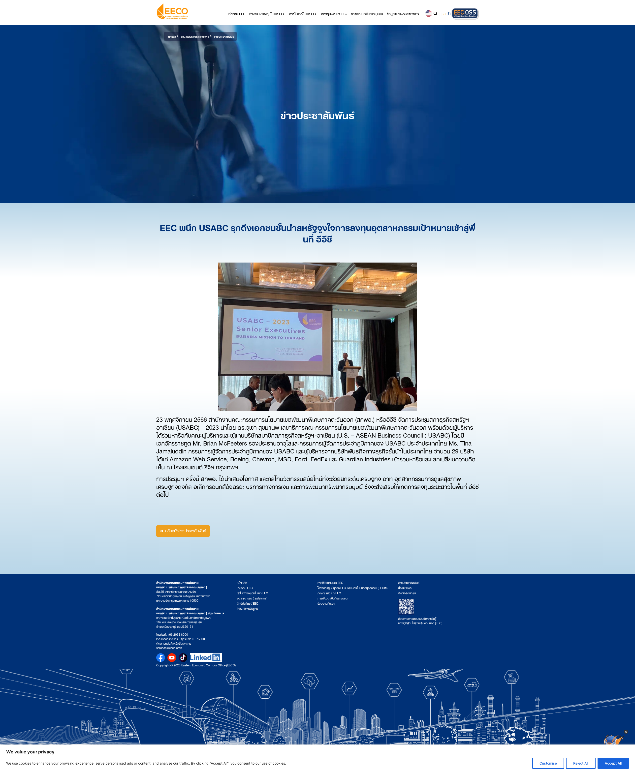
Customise (548, 763)
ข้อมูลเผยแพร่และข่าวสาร (403, 13)
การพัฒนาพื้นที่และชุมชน (367, 13)
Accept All (613, 763)
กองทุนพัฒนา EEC (334, 13)
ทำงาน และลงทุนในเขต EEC (267, 13)
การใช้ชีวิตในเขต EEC (303, 13)
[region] (317, 758)
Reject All (580, 763)
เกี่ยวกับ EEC (236, 13)
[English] (428, 13)
